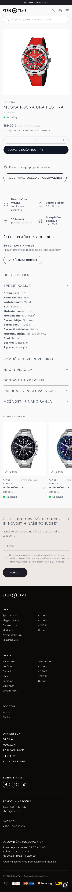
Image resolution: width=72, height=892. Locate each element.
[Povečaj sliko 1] (36, 62)
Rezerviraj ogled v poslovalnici (35, 177)
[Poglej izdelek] (44, 488)
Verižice (7, 666)
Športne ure (10, 615)
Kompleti (8, 681)
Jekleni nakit (45, 661)
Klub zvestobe (14, 761)
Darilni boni (12, 733)
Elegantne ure (11, 620)
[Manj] (8, 139)
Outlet (42, 630)
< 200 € (42, 620)
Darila (8, 739)
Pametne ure (10, 639)
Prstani (7, 671)
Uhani (6, 676)
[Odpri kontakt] (65, 885)
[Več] (63, 139)
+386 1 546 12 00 (14, 826)
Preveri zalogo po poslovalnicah (30, 167)
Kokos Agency (41, 876)
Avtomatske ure (12, 634)
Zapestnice (9, 661)
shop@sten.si (11, 811)
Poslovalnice (13, 750)
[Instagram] (15, 784)
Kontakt (9, 820)
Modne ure (9, 630)
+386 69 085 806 (14, 806)
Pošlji (15, 572)
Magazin (9, 744)
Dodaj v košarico (22, 149)
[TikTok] (24, 784)
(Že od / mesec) (30, 126)
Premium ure (10, 625)
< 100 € (42, 625)
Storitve (9, 755)
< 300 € (42, 615)
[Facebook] (6, 784)
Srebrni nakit (10, 690)
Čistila (6, 717)
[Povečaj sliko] (63, 89)
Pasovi (6, 712)
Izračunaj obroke (23, 260)
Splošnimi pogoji (17, 558)
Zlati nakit (8, 685)
